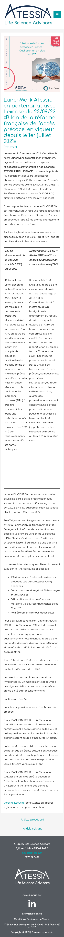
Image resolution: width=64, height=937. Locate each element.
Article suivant (32, 828)
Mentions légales (32, 914)
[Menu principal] (57, 14)
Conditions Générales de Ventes (32, 919)
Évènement (10, 147)
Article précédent (32, 819)
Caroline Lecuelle (14, 802)
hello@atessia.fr (32, 853)
